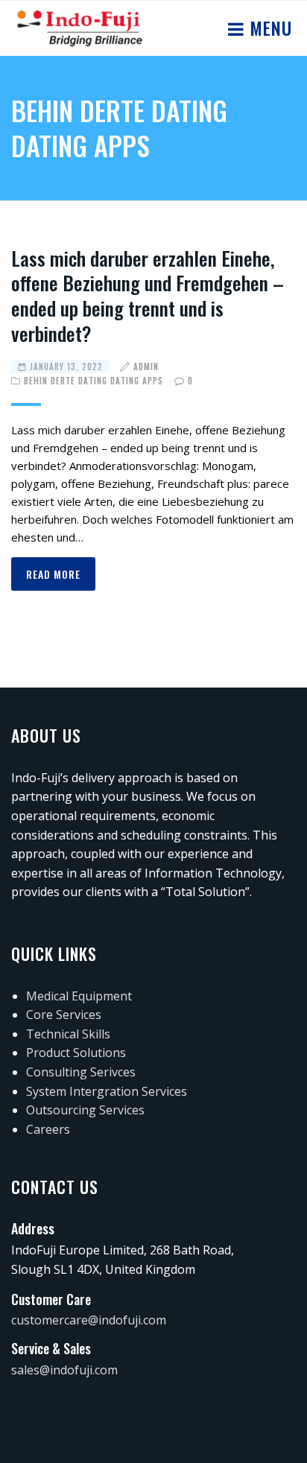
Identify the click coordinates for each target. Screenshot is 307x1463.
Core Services (63, 1014)
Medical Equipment (79, 996)
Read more (53, 574)
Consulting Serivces (81, 1072)
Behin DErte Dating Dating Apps (93, 381)
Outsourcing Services (85, 1110)
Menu (268, 27)
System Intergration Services (106, 1091)
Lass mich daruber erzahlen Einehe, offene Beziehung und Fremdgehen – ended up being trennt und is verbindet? (147, 296)
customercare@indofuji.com (88, 1320)
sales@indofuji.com (64, 1370)
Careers (48, 1129)
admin (146, 366)
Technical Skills (68, 1034)
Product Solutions (76, 1052)
